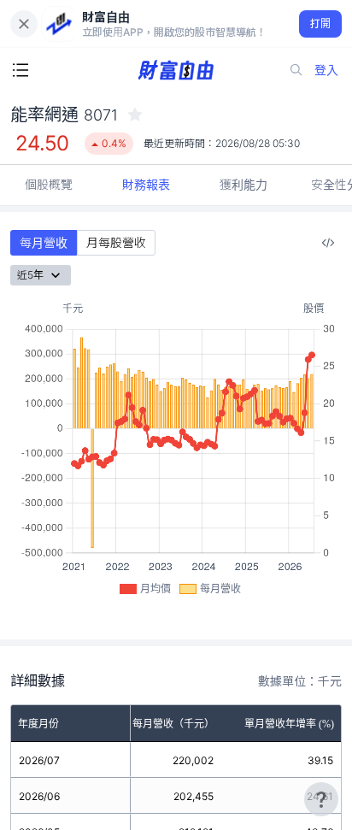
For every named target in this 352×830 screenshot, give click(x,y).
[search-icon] (296, 70)
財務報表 (146, 184)
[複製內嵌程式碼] (328, 242)
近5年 (30, 274)
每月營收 (43, 242)
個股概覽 (49, 184)
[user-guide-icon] (321, 799)
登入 (326, 69)
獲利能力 (243, 184)
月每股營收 (116, 242)
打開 (320, 23)
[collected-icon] (135, 114)
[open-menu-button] (20, 70)
